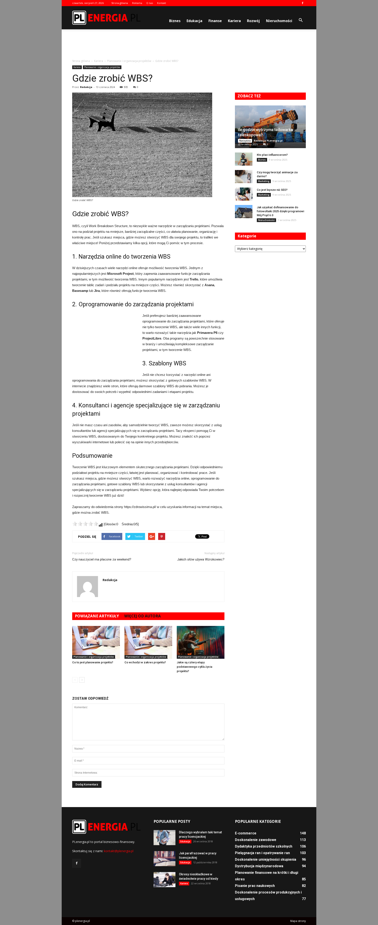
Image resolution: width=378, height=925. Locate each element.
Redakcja (86, 87)
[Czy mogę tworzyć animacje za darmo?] (243, 176)
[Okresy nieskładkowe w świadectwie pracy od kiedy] (164, 879)
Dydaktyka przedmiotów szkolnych (263, 846)
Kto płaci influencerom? (272, 154)
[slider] (85, 523)
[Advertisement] (189, 44)
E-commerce (245, 833)
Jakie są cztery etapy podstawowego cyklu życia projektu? (194, 667)
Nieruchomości (279, 20)
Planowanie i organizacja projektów (102, 67)
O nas (149, 3)
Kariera (234, 20)
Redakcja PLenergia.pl (268, 140)
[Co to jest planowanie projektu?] (96, 642)
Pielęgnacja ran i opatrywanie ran (262, 853)
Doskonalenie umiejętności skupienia (265, 859)
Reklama (137, 3)
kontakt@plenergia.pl (118, 851)
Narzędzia (245, 140)
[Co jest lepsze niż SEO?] (243, 194)
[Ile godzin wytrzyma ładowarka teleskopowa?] (270, 126)
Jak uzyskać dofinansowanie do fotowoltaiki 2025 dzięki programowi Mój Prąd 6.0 (280, 211)
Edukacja (194, 20)
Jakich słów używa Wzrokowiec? (200, 559)
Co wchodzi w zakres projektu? (145, 662)
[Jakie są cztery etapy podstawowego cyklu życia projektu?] (200, 642)
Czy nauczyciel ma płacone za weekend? (101, 559)
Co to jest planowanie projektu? (92, 662)
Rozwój (253, 20)
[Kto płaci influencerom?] (243, 159)
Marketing (264, 181)
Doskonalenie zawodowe (255, 840)
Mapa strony (298, 921)
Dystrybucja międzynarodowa (259, 866)
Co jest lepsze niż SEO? (272, 189)
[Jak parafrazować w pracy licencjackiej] (164, 858)
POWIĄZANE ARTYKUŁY (97, 615)
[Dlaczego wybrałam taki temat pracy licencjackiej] (164, 837)
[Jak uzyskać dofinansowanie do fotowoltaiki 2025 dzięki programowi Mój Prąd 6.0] (243, 211)
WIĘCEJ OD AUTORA (142, 615)
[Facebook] (302, 3)
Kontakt (161, 3)
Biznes (174, 20)
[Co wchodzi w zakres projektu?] (148, 642)
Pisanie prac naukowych (255, 886)
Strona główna (119, 3)
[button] (300, 20)
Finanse (215, 20)
